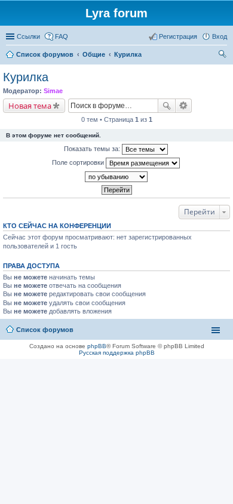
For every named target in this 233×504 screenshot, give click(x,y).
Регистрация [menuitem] (178, 36)
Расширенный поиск (184, 106)
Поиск (167, 106)
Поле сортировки (79, 162)
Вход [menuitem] (219, 36)
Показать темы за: (93, 148)
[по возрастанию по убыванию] (116, 176)
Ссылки (28, 36)
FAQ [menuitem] (61, 36)
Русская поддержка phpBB (117, 352)
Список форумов (44, 329)
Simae (53, 90)
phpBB (96, 346)
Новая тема (29, 105)
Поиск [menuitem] (223, 55)
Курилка (25, 77)
